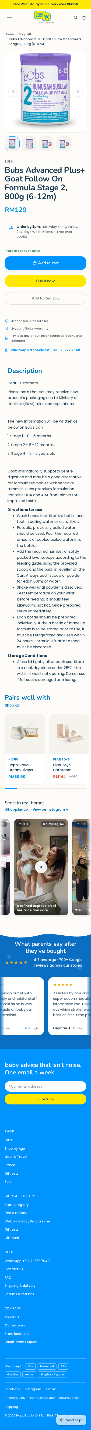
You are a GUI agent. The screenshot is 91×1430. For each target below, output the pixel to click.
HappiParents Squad (21, 1342)
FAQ (8, 1277)
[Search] (75, 17)
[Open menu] (9, 17)
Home (9, 34)
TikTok (51, 1389)
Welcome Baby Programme (27, 1221)
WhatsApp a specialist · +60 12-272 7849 (45, 350)
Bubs (9, 161)
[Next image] (78, 92)
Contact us (14, 1269)
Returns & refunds (19, 1294)
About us (12, 1317)
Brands (10, 1165)
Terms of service (42, 1397)
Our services (15, 1325)
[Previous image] (13, 92)
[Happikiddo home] (43, 17)
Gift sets (11, 1173)
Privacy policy (15, 1397)
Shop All (24, 34)
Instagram (33, 1389)
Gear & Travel (16, 1156)
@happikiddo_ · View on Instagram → (37, 809)
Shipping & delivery (20, 1285)
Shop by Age (15, 1148)
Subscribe (45, 1099)
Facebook (12, 1389)
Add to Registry (45, 298)
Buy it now (45, 281)
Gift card (12, 1238)
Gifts (8, 1140)
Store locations (17, 1333)
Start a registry (17, 1204)
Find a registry (16, 1213)
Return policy (69, 1397)
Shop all (12, 705)
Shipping (11, 1407)
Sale (8, 1181)
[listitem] (12, 143)
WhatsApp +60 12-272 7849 (27, 1261)
